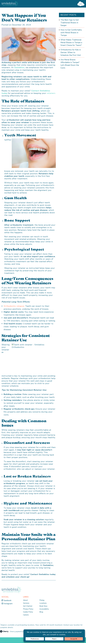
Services (26, 603)
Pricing (41, 600)
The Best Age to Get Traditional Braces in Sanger (70, 23)
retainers (51, 93)
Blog (41, 612)
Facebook (7, 600)
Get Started (27, 606)
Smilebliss (19, 67)
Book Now (43, 606)
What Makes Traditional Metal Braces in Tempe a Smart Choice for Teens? (71, 42)
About (25, 600)
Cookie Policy (28, 612)
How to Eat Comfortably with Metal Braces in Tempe (71, 33)
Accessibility (44, 609)
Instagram (7, 603)
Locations (43, 603)
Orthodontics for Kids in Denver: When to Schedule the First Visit (71, 52)
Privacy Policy (28, 609)
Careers (26, 615)
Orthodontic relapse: (14, 306)
